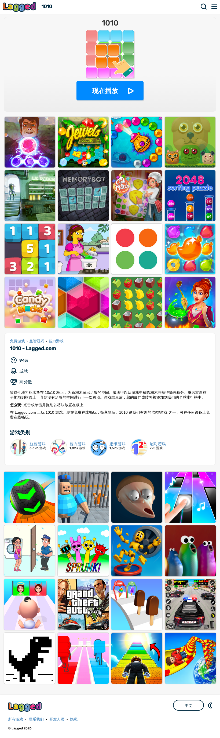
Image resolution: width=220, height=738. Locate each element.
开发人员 (56, 719)
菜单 (214, 6)
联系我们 (36, 719)
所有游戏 (15, 719)
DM (210, 705)
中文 (188, 705)
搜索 (204, 6)
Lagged (20, 7)
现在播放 (105, 90)
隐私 (74, 719)
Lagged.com (25, 707)
